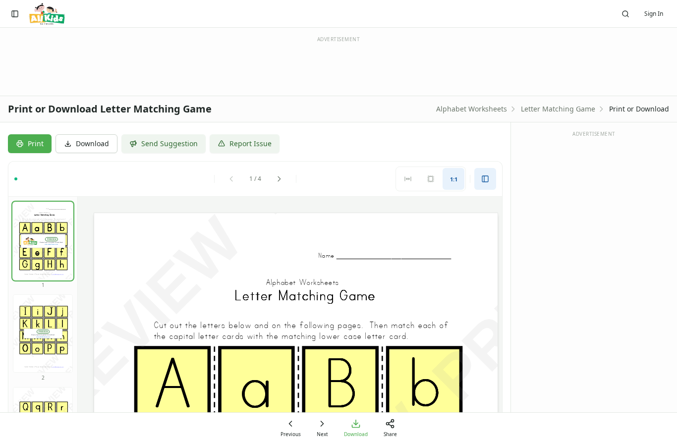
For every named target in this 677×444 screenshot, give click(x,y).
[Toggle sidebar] (15, 14)
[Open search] (625, 14)
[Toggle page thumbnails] (485, 179)
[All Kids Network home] (47, 14)
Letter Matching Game (558, 108)
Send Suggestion (169, 143)
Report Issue (250, 143)
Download (92, 143)
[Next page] (279, 179)
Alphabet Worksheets (471, 108)
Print (36, 143)
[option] (42, 241)
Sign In (653, 13)
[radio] (408, 179)
